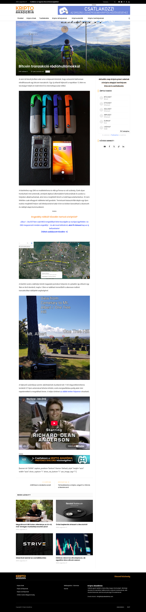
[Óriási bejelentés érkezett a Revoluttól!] (74, 511)
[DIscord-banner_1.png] (94, 14)
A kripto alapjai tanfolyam (114, 82)
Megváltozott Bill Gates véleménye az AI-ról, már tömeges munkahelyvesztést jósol (34, 525)
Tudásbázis (44, 18)
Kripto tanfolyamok (96, 18)
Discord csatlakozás (114, 86)
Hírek (47, 71)
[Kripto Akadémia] (25, 10)
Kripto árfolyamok (59, 18)
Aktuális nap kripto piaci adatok (114, 79)
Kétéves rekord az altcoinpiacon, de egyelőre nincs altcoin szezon (70, 559)
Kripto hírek (31, 18)
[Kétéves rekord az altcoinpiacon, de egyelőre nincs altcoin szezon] (74, 544)
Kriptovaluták (77, 18)
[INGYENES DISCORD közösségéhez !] (54, 463)
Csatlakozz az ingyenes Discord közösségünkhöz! (44, 2)
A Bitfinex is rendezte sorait (40, 485)
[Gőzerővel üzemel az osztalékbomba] (34, 544)
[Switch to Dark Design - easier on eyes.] (129, 18)
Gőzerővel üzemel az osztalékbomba (31, 558)
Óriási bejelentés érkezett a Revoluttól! (72, 524)
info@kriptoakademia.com (105, 596)
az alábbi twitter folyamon (70, 391)
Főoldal (20, 18)
